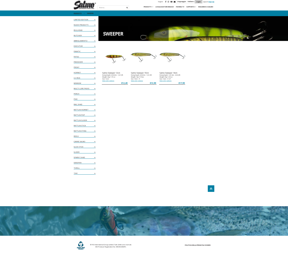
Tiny (76, 173)
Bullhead (78, 30)
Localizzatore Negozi (164, 7)
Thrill (77, 168)
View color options (108, 81)
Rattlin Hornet (81, 110)
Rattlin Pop (79, 115)
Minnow (77, 83)
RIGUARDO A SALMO (205, 7)
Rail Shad (78, 104)
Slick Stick (78, 147)
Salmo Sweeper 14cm (168, 73)
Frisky (76, 67)
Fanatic (77, 51)
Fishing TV (180, 7)
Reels (76, 136)
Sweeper (77, 163)
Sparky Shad (79, 157)
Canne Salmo (79, 141)
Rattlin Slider (80, 120)
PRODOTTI (148, 7)
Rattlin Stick (80, 125)
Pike (76, 99)
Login (198, 2)
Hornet (77, 72)
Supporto (190, 7)
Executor (78, 46)
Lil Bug (77, 78)
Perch (76, 94)
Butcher (78, 35)
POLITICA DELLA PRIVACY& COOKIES (198, 245)
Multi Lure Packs (81, 88)
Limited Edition (81, 19)
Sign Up (211, 2)
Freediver (78, 62)
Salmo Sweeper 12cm (111, 73)
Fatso (76, 56)
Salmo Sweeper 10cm (140, 73)
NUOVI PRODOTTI (81, 25)
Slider (76, 152)
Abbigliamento (80, 41)
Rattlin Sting (80, 131)
